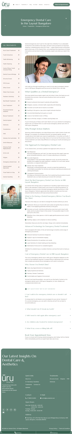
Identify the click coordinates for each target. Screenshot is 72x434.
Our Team (35, 4)
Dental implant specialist (7, 167)
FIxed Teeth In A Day (9, 172)
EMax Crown (6, 87)
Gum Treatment (7, 105)
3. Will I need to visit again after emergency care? (43, 315)
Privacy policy (53, 428)
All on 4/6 (6, 153)
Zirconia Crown (7, 78)
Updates (27, 387)
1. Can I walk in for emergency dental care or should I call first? (46, 295)
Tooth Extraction (8, 55)
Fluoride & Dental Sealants (8, 110)
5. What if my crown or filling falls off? (38, 328)
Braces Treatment (8, 116)
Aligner (5, 157)
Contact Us (46, 4)
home (24, 26)
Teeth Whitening (8, 59)
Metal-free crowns (8, 92)
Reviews (41, 4)
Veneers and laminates (9, 138)
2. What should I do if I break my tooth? (39, 309)
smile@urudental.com (48, 398)
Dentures (5, 125)
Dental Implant (7, 120)
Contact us (37, 384)
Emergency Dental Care (10, 162)
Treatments (24, 4)
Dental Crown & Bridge (9, 74)
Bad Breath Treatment (9, 101)
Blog (31, 4)
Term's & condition (64, 428)
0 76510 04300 (31, 398)
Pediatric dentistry (8, 96)
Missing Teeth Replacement (7, 147)
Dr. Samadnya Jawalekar (32, 382)
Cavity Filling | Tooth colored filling (9, 69)
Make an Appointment (61, 4)
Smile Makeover (7, 142)
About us (28, 379)
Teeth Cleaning (7, 64)
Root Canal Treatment (9, 50)
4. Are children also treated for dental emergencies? (44, 322)
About (17, 4)
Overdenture (6, 129)
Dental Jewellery (8, 177)
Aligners (62, 379)
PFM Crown (6, 83)
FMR (4, 133)
